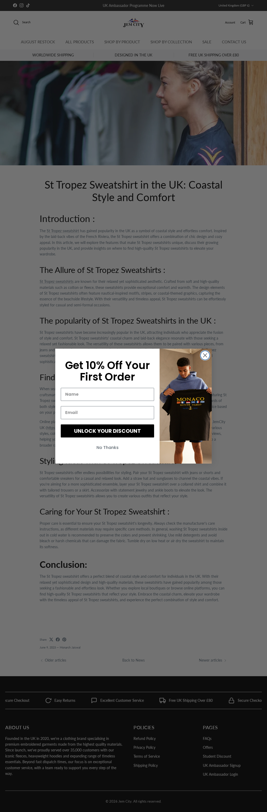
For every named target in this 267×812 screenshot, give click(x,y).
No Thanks (107, 448)
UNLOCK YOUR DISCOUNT (107, 431)
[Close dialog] (205, 355)
